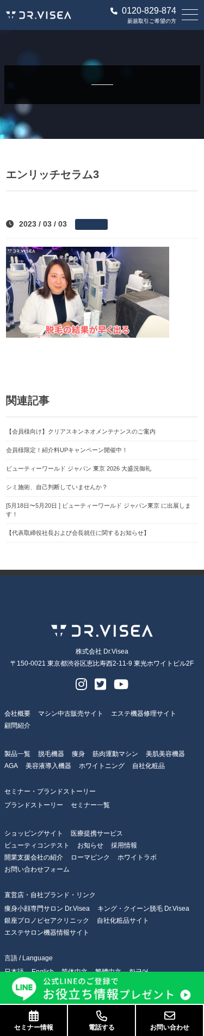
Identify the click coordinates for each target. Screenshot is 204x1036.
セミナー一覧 (90, 805)
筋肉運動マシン (115, 754)
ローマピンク (90, 857)
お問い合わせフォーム (37, 869)
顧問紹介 (17, 725)
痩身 (78, 754)
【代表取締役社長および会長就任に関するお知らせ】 (78, 532)
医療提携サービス (97, 833)
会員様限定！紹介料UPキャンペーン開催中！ (67, 450)
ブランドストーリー (33, 805)
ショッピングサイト (33, 833)
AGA (11, 766)
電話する (102, 1027)
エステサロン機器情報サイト (46, 932)
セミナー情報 (33, 1027)
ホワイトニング (102, 766)
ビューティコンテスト (37, 845)
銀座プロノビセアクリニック (46, 920)
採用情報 (124, 845)
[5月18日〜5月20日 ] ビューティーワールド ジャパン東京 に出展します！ (98, 510)
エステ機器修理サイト (143, 713)
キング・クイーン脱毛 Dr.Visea (143, 908)
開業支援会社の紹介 (33, 857)
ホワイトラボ (137, 857)
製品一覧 (17, 754)
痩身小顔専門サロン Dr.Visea (47, 908)
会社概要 (17, 713)
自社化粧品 (148, 766)
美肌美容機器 (165, 754)
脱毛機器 (51, 754)
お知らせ (90, 845)
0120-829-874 (149, 11)
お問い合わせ (169, 1027)
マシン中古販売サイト (70, 713)
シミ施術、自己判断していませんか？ (57, 487)
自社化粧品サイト (123, 920)
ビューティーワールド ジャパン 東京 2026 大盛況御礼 (78, 468)
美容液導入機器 (48, 766)
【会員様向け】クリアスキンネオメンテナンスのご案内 (81, 431)
